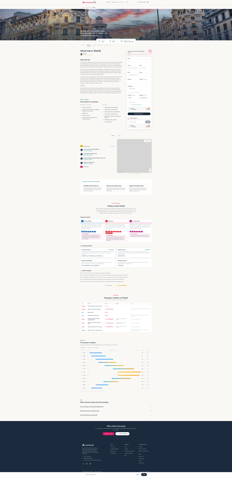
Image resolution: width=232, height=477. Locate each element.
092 (107, 315)
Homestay (141, 446)
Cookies (140, 460)
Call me (147, 121)
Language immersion (115, 2)
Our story (126, 448)
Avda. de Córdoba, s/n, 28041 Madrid (121, 327)
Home (83, 7)
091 (107, 312)
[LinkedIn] (90, 463)
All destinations (113, 453)
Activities (119, 135)
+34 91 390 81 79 (109, 326)
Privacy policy (141, 458)
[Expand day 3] (81, 160)
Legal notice (141, 456)
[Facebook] (87, 463)
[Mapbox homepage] (120, 171)
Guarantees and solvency (130, 451)
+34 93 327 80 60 (142, 2)
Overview (83, 45)
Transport (94, 45)
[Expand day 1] (81, 151)
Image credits (141, 462)
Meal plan (143, 95)
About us (122, 2)
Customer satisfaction (129, 453)
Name (129, 58)
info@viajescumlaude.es (88, 458)
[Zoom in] (150, 169)
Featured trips (113, 451)
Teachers (143, 79)
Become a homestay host (144, 451)
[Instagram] (83, 463)
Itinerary (88, 45)
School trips (108, 2)
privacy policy (139, 104)
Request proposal (138, 113)
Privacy (93, 474)
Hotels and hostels (142, 448)
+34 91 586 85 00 (109, 319)
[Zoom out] (150, 171)
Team (126, 446)
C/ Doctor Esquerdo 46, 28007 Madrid (121, 319)
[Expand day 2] (81, 156)
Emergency (100, 45)
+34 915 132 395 (109, 309)
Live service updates (122, 285)
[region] (134, 156)
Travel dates (130, 86)
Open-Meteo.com (85, 391)
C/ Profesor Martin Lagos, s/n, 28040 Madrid (121, 323)
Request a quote (108, 433)
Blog (127, 2)
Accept (144, 474)
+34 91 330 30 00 (109, 323)
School (129, 65)
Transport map (109, 285)
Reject (137, 474)
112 (106, 306)
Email (129, 72)
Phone (140, 72)
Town (140, 65)
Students (129, 79)
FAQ (110, 45)
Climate (105, 45)
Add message (131, 102)
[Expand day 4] (81, 164)
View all (113, 146)
